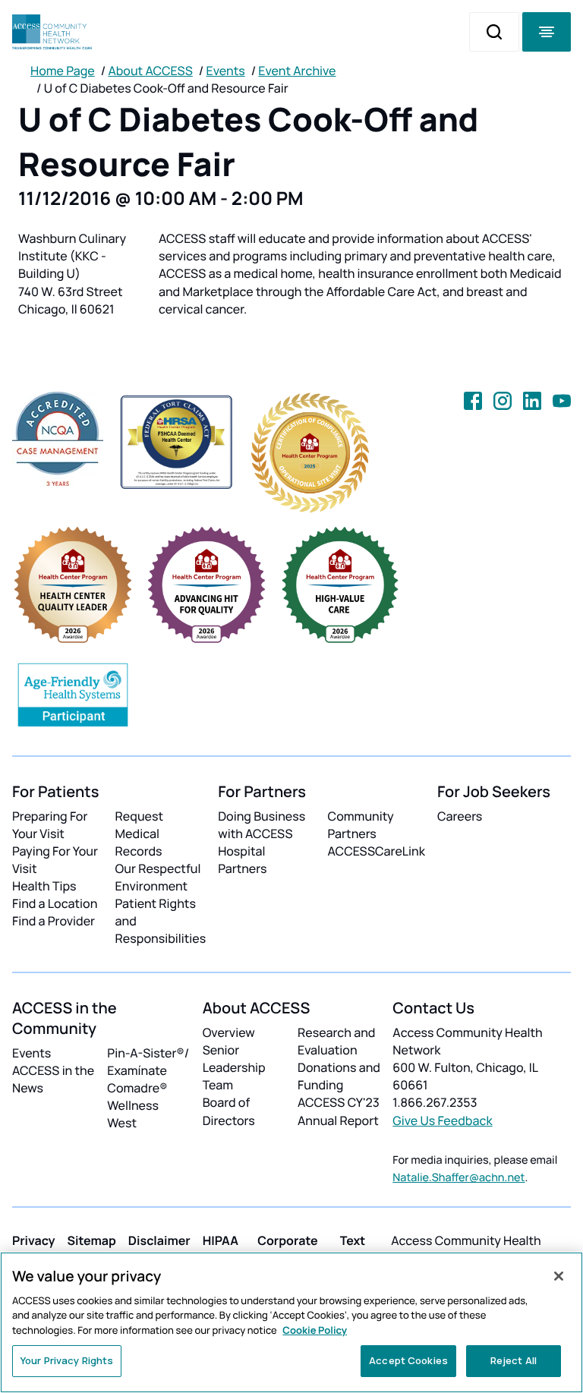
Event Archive (297, 70)
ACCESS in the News (53, 1079)
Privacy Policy (33, 1249)
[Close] (558, 1276)
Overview (229, 1032)
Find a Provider (53, 920)
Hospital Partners (242, 860)
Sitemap (92, 1240)
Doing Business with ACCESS (261, 825)
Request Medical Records (139, 833)
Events (225, 70)
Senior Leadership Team (234, 1067)
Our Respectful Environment (158, 877)
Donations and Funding (339, 1076)
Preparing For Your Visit (49, 825)
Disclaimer (159, 1240)
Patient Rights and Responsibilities (160, 921)
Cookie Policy (314, 1330)
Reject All (513, 1360)
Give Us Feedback (442, 1120)
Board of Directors (229, 1111)
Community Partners (361, 825)
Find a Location (54, 903)
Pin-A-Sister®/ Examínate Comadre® (148, 1070)
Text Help (353, 1249)
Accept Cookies (408, 1360)
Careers (459, 816)
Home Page (62, 70)
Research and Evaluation (336, 1041)
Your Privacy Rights (66, 1360)
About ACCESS (150, 70)
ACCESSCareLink (376, 851)
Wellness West (133, 1114)
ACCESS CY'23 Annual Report (339, 1111)
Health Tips (44, 886)
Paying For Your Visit (55, 860)
